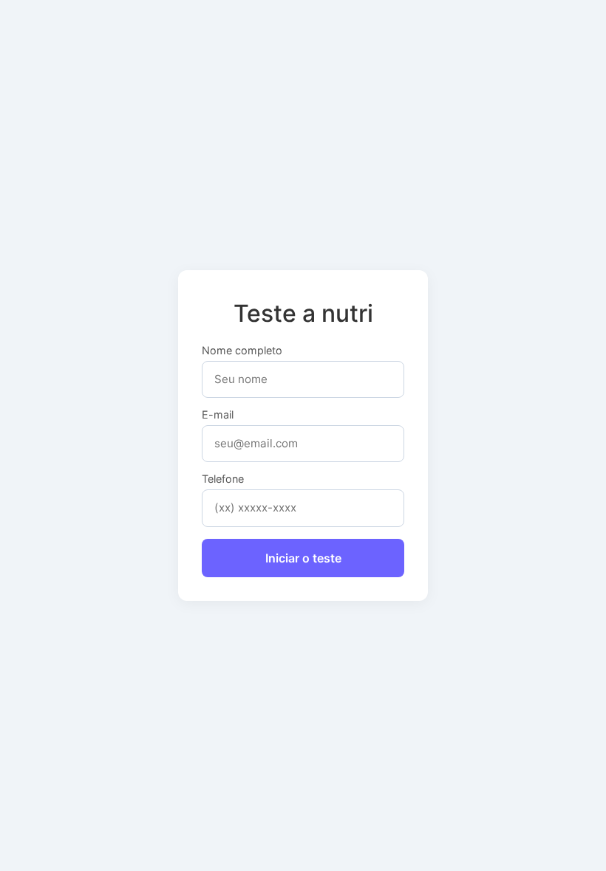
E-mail (218, 415)
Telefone (223, 479)
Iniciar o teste (303, 558)
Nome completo (242, 350)
